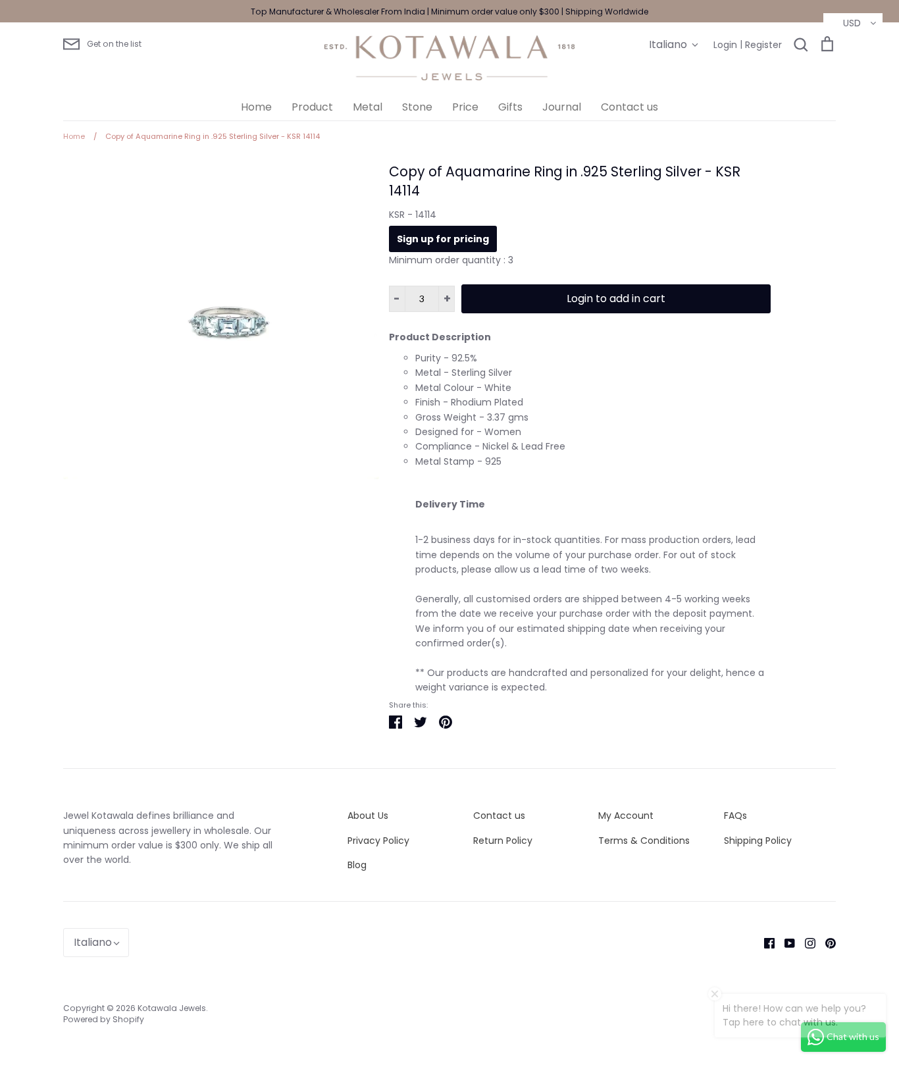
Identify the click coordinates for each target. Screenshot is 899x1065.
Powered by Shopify (103, 1019)
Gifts (510, 107)
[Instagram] (805, 942)
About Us (367, 815)
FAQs (735, 815)
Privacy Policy (378, 840)
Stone (417, 107)
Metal (367, 107)
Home (256, 107)
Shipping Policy (758, 840)
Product (312, 107)
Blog (357, 864)
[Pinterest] (825, 942)
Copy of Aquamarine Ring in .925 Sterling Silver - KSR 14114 (564, 181)
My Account (626, 815)
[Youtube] (785, 942)
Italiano (668, 44)
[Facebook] (764, 942)
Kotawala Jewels (172, 1008)
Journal (561, 107)
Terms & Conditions (644, 840)
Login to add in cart (616, 298)
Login (725, 44)
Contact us (629, 107)
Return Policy (502, 840)
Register (763, 44)
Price (465, 107)
